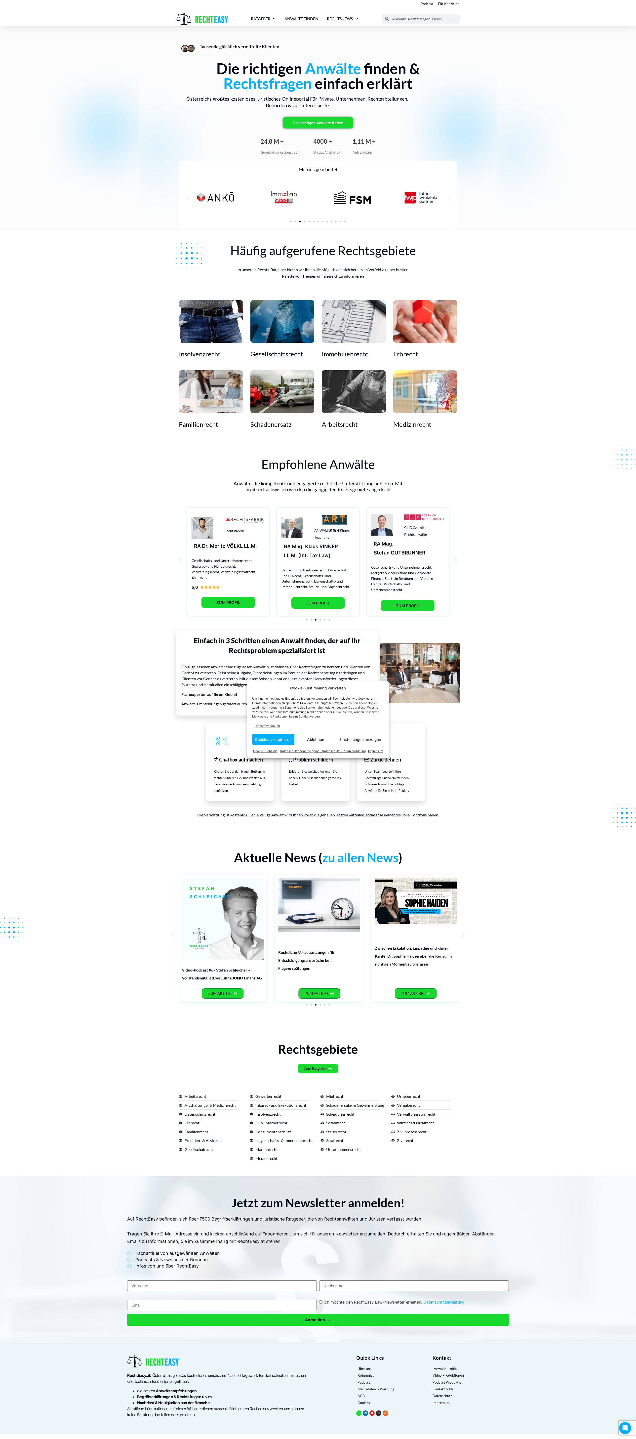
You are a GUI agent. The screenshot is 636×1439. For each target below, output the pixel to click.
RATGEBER (260, 18)
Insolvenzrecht (199, 354)
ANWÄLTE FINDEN (301, 18)
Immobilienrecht (345, 354)
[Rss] (385, 1413)
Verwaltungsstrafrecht (238, 572)
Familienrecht (198, 424)
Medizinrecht (412, 424)
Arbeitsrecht (340, 424)
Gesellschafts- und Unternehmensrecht (222, 560)
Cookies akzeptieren (273, 739)
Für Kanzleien (448, 3)
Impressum (375, 751)
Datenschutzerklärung (444, 1302)
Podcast (427, 3)
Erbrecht (405, 354)
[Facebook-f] (359, 1413)
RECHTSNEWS (340, 18)
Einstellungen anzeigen (360, 739)
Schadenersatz (271, 424)
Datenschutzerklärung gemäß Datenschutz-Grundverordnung (323, 751)
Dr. (205, 546)
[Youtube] (372, 1413)
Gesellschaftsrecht (276, 354)
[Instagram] (378, 1413)
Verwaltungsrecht (205, 572)
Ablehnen (315, 739)
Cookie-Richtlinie (265, 751)
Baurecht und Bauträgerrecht (304, 570)
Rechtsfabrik (234, 531)
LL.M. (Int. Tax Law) (307, 555)
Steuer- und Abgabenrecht (329, 587)
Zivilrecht (199, 577)
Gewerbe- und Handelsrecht (213, 566)
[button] (187, 198)
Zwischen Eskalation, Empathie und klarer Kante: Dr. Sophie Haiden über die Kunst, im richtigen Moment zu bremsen (413, 956)
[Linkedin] (365, 1413)
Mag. (298, 547)
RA (197, 546)
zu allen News (360, 857)
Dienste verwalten (267, 725)
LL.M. (250, 546)
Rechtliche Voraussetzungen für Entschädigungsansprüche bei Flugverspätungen (306, 960)
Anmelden (318, 1319)
